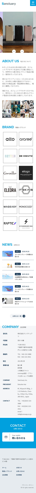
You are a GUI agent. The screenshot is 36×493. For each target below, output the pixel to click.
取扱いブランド (7, 471)
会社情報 (5, 475)
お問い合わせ (20, 471)
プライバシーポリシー (28, 485)
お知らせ (19, 468)
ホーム (4, 468)
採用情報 (19, 475)
